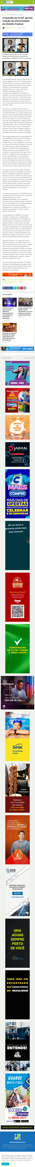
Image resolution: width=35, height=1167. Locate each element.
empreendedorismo (12, 281)
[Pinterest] (21, 288)
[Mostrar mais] (28, 288)
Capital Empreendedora (25, 279)
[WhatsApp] (18, 288)
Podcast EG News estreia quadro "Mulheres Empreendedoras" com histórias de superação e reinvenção (8, 313)
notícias (20, 282)
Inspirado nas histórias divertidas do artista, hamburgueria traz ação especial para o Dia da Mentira (9, 337)
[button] (2, 2)
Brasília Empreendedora (16, 14)
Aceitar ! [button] (5, 1164)
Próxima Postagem (28, 358)
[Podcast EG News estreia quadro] (9, 302)
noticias (16, 282)
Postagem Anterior (6, 358)
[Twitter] (15, 288)
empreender (21, 281)
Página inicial (5, 14)
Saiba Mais (4, 1161)
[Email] (24, 288)
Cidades (4, 281)
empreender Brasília (7, 282)
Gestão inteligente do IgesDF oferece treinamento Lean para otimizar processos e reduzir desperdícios (25, 311)
